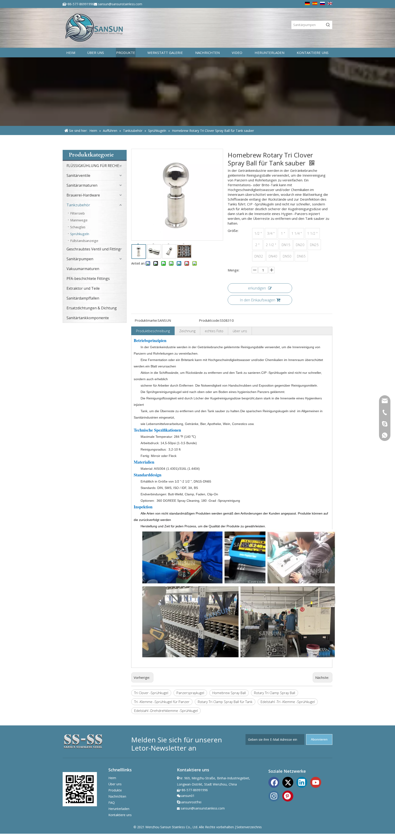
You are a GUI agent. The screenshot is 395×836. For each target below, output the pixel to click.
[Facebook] (273, 782)
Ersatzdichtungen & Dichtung (92, 308)
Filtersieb (77, 213)
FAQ (111, 802)
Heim (112, 778)
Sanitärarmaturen (82, 185)
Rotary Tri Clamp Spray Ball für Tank (225, 701)
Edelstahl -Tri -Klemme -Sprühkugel (288, 701)
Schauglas (77, 227)
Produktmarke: (146, 320)
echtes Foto (214, 331)
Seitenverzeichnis (249, 827)
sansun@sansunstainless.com (120, 4)
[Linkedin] (301, 782)
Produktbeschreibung (153, 331)
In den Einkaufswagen (257, 300)
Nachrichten (117, 796)
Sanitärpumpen (80, 258)
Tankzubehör (78, 204)
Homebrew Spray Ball (229, 692)
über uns (240, 331)
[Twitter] (287, 782)
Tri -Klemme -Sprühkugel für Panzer (161, 701)
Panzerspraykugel (190, 692)
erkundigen (257, 288)
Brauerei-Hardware (83, 195)
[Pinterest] (287, 795)
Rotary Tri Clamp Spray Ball (274, 692)
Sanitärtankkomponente (88, 317)
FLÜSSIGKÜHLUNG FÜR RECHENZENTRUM (96, 165)
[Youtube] (315, 782)
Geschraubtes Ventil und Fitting (93, 249)
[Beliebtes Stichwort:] (328, 25)
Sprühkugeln (79, 233)
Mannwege (79, 220)
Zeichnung (187, 331)
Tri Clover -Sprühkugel (151, 692)
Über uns (115, 784)
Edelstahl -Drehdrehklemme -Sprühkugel (166, 710)
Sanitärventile (78, 175)
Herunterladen (118, 809)
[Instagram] (273, 795)
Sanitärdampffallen (83, 298)
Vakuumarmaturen (83, 268)
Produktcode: (209, 320)
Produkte (115, 790)
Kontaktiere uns (120, 815)
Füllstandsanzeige (84, 240)
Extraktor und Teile (83, 288)
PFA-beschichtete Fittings (88, 278)
